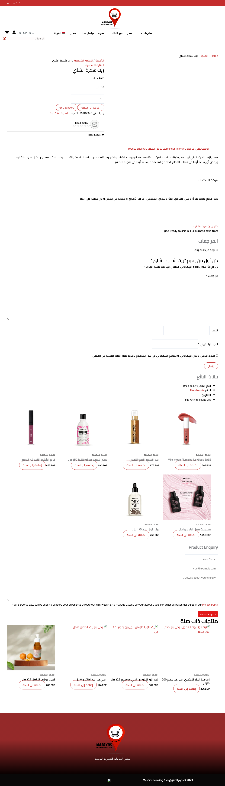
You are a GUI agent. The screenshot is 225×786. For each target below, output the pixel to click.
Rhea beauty (197, 390)
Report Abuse (95, 135)
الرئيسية (99, 60)
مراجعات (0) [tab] (187, 148)
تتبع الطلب (117, 33)
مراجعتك (212, 275)
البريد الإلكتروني (208, 344)
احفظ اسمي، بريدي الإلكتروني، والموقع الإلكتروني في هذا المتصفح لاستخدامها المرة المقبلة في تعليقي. (153, 355)
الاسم (214, 330)
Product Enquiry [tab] (136, 148)
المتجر (130, 33)
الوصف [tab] (205, 148)
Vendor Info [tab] (174, 148)
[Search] (5, 38)
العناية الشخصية (83, 60)
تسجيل (73, 33)
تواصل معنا (88, 33)
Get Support (66, 107)
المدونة (102, 33)
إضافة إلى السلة (90, 107)
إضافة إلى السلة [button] (187, 465)
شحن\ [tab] (197, 148)
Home (214, 55)
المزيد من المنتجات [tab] (156, 148)
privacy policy (210, 604)
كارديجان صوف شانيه (206, 226)
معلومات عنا (145, 33)
